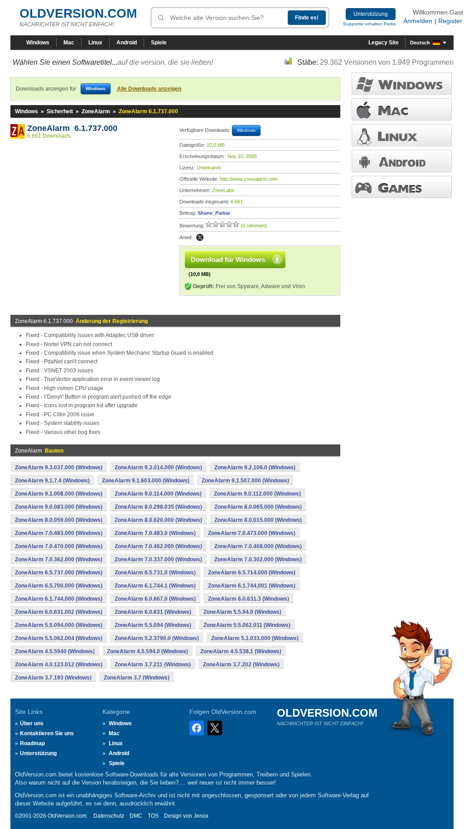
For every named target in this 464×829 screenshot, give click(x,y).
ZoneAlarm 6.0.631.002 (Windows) (58, 612)
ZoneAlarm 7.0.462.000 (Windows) (158, 546)
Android (126, 42)
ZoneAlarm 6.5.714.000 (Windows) (251, 572)
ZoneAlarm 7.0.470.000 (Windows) (58, 546)
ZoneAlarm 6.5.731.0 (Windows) (155, 572)
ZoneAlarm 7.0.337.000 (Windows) (158, 559)
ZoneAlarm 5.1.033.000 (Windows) (255, 638)
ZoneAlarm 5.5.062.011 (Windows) (246, 625)
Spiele (159, 42)
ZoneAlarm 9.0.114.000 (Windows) (158, 494)
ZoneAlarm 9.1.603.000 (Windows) (145, 480)
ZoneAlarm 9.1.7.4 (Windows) (52, 480)
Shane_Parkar (214, 213)
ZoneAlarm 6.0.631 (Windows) (153, 612)
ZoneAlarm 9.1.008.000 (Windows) (58, 494)
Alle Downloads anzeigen (149, 89)
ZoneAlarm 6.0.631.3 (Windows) (248, 599)
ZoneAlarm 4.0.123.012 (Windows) (58, 664)
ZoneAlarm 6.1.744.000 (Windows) (58, 599)
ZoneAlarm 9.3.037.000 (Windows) (58, 467)
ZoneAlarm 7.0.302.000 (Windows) (258, 559)
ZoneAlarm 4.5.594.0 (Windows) (147, 651)
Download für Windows (228, 259)
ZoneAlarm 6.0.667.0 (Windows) (155, 599)
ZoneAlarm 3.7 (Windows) (136, 678)
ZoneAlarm (96, 111)
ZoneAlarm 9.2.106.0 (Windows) (254, 467)
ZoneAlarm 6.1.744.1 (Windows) (155, 586)
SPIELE (402, 187)
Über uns (32, 723)
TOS (153, 816)
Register (450, 20)
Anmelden (417, 20)
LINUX (402, 135)
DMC (136, 816)
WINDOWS (402, 83)
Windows (37, 42)
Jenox (200, 816)
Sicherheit (60, 111)
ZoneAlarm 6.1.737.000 (72, 128)
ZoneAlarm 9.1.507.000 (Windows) (245, 480)
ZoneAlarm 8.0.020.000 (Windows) (158, 520)
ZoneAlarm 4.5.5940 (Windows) (55, 651)
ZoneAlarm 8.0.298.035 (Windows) (158, 507)
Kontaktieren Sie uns (47, 733)
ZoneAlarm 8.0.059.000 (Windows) (58, 520)
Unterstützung (370, 14)
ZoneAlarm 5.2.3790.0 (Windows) (157, 638)
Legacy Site (383, 42)
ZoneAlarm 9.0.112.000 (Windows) (257, 494)
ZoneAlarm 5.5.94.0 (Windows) (242, 612)
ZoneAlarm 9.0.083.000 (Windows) (58, 507)
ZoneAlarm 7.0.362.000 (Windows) (58, 559)
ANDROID (402, 161)
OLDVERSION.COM (78, 13)
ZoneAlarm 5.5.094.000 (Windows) (58, 625)
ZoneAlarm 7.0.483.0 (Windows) (155, 533)
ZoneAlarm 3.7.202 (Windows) (241, 664)
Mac (68, 42)
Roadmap (32, 743)
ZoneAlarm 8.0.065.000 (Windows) (258, 507)
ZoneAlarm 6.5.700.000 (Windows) (58, 586)
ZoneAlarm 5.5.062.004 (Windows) (58, 638)
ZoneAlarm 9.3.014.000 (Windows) (158, 467)
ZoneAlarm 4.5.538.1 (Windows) (240, 651)
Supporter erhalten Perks (369, 23)
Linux (95, 42)
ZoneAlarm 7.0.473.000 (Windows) (251, 533)
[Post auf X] (199, 237)
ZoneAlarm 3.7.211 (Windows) (153, 664)
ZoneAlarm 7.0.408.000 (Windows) (258, 546)
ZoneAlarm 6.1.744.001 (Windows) (251, 586)
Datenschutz (108, 816)
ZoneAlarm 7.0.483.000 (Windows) (58, 533)
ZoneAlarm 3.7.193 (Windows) (53, 678)
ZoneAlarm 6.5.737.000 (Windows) (58, 572)
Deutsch (420, 42)
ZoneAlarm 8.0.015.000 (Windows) (258, 520)
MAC (402, 109)
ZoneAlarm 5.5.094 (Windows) (153, 625)
